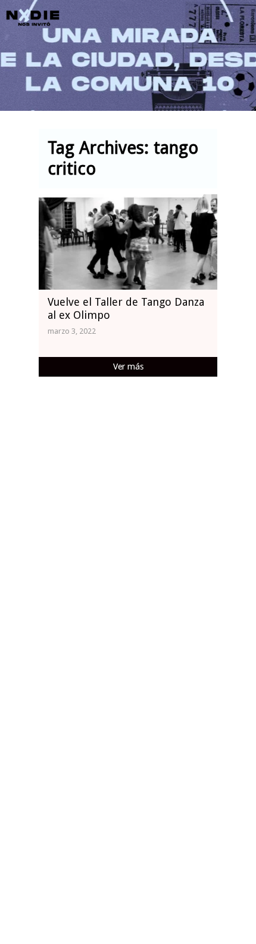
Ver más (128, 366)
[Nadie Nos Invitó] (33, 17)
